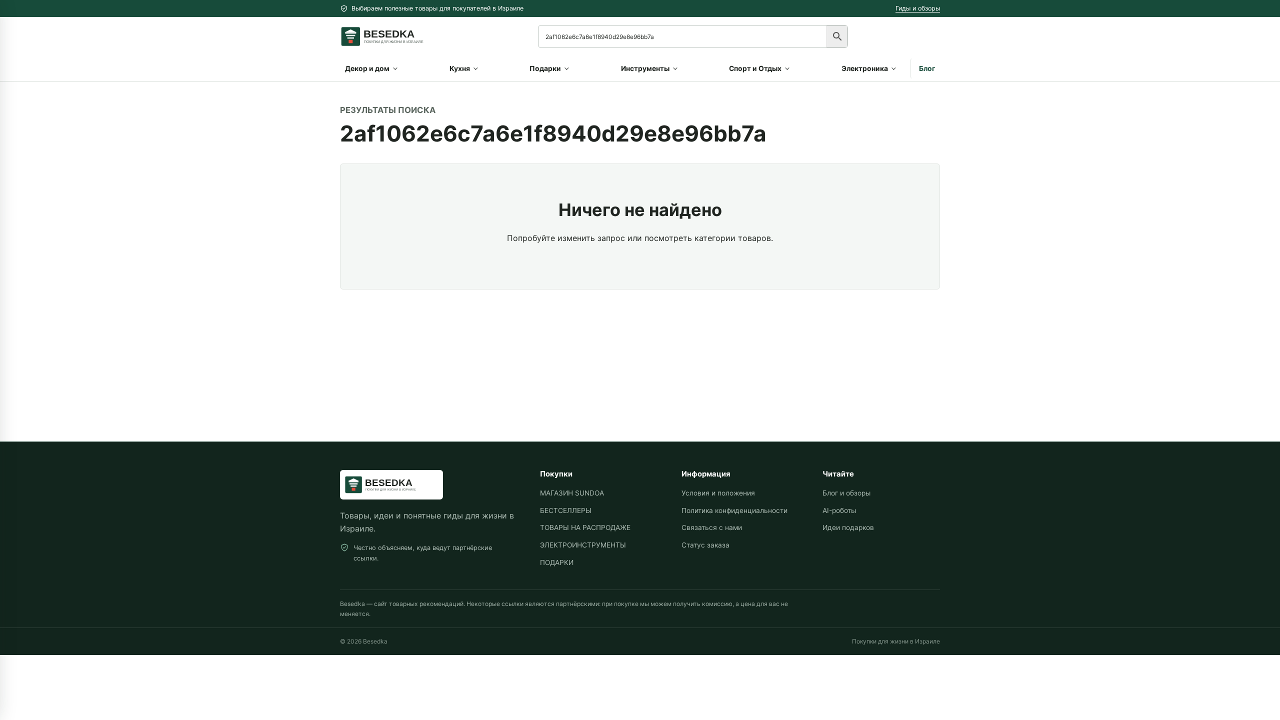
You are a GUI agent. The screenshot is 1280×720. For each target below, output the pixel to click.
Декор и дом (367, 68)
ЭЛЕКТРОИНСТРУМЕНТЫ (583, 545)
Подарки (545, 68)
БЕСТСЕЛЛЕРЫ (566, 510)
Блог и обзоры (846, 493)
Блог (927, 68)
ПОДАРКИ (557, 562)
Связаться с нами (712, 528)
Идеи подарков (848, 528)
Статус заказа (706, 545)
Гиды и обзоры (918, 8)
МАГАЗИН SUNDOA (572, 493)
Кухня (460, 68)
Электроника (865, 68)
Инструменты (645, 68)
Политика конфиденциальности (735, 510)
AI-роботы (839, 510)
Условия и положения (718, 493)
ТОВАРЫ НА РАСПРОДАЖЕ (585, 528)
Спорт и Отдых (755, 68)
